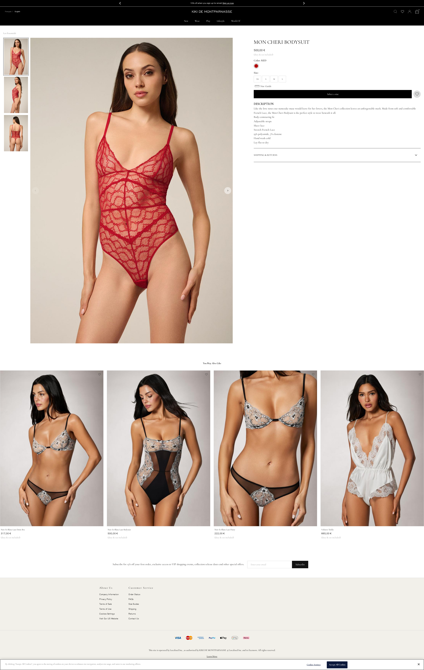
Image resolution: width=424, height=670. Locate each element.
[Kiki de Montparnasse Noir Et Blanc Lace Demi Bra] (52, 448)
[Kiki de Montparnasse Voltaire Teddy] (372, 448)
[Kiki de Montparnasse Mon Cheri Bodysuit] (16, 56)
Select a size (333, 94)
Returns (132, 613)
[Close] (418, 664)
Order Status (134, 594)
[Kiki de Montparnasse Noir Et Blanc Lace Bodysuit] (158, 448)
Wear (197, 21)
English (17, 11)
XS (257, 79)
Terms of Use (105, 609)
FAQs (131, 599)
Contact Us (134, 618)
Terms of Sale (105, 604)
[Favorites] (402, 11)
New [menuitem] (186, 21)
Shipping (132, 609)
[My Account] (409, 11)
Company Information (109, 594)
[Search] (395, 11)
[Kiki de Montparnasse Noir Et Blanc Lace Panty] (265, 448)
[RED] (256, 65)
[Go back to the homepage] (212, 12)
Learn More (212, 656)
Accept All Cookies (337, 664)
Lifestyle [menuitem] (221, 21)
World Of (235, 21)
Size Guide (265, 86)
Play (208, 21)
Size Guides (134, 604)
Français (8, 11)
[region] (212, 664)
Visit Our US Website (108, 618)
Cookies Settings (314, 664)
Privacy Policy (105, 599)
